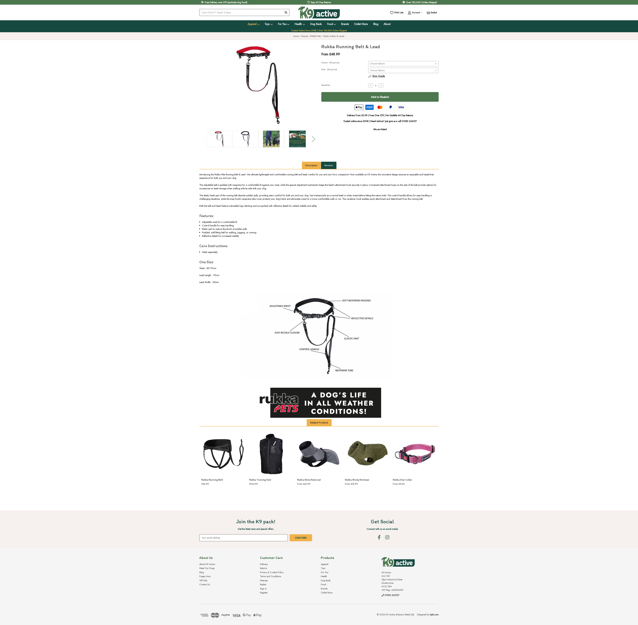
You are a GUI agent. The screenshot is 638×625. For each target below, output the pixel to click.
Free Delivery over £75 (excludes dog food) (226, 2)
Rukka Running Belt (212, 479)
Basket (263, 584)
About (387, 24)
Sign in (263, 588)
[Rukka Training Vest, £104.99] (271, 454)
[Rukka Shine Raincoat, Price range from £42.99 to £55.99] (319, 454)
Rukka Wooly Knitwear (357, 479)
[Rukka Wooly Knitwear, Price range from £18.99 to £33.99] (367, 454)
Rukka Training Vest (260, 479)
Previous (202, 139)
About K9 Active (207, 564)
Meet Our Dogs (206, 568)
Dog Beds (316, 24)
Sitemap (264, 580)
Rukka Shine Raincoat (309, 479)
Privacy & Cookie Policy (271, 572)
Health (298, 24)
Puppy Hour (205, 576)
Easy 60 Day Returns (321, 2)
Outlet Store (361, 24)
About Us (206, 558)
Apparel (252, 24)
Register (264, 592)
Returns (263, 568)
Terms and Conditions (270, 576)
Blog (375, 24)
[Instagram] (387, 537)
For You (282, 24)
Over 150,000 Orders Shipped (421, 2)
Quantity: (325, 85)
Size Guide (378, 76)
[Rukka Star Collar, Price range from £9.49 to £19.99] (414, 454)
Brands (345, 24)
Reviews (328, 165)
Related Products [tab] (319, 422)
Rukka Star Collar (402, 479)
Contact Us (204, 584)
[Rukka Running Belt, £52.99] (223, 454)
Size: (329, 69)
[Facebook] (379, 537)
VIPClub (203, 580)
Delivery (264, 564)
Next (313, 139)
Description (311, 165)
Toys (267, 24)
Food (330, 24)
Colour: (330, 62)
